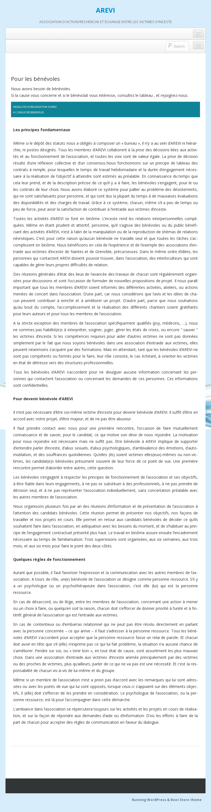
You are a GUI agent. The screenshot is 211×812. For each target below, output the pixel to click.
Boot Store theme (186, 799)
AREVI (105, 10)
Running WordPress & (151, 799)
